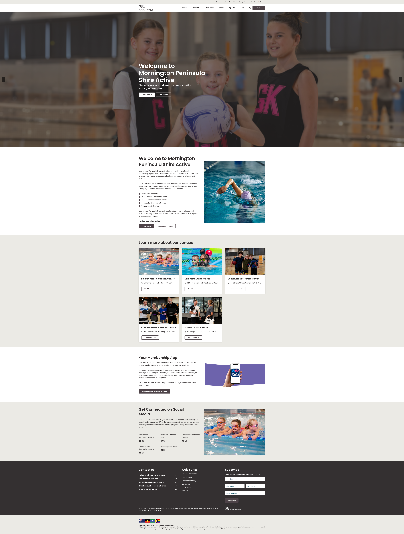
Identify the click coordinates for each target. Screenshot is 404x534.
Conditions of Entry (189, 481)
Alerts (262, 2)
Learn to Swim (187, 477)
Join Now (258, 8)
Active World (215, 2)
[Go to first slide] (400, 79)
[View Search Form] (250, 7)
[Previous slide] (3, 79)
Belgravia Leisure (186, 508)
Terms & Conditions (145, 510)
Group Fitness (243, 2)
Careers (185, 491)
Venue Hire (186, 484)
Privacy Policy (156, 510)
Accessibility (186, 487)
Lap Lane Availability (229, 2)
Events (253, 2)
